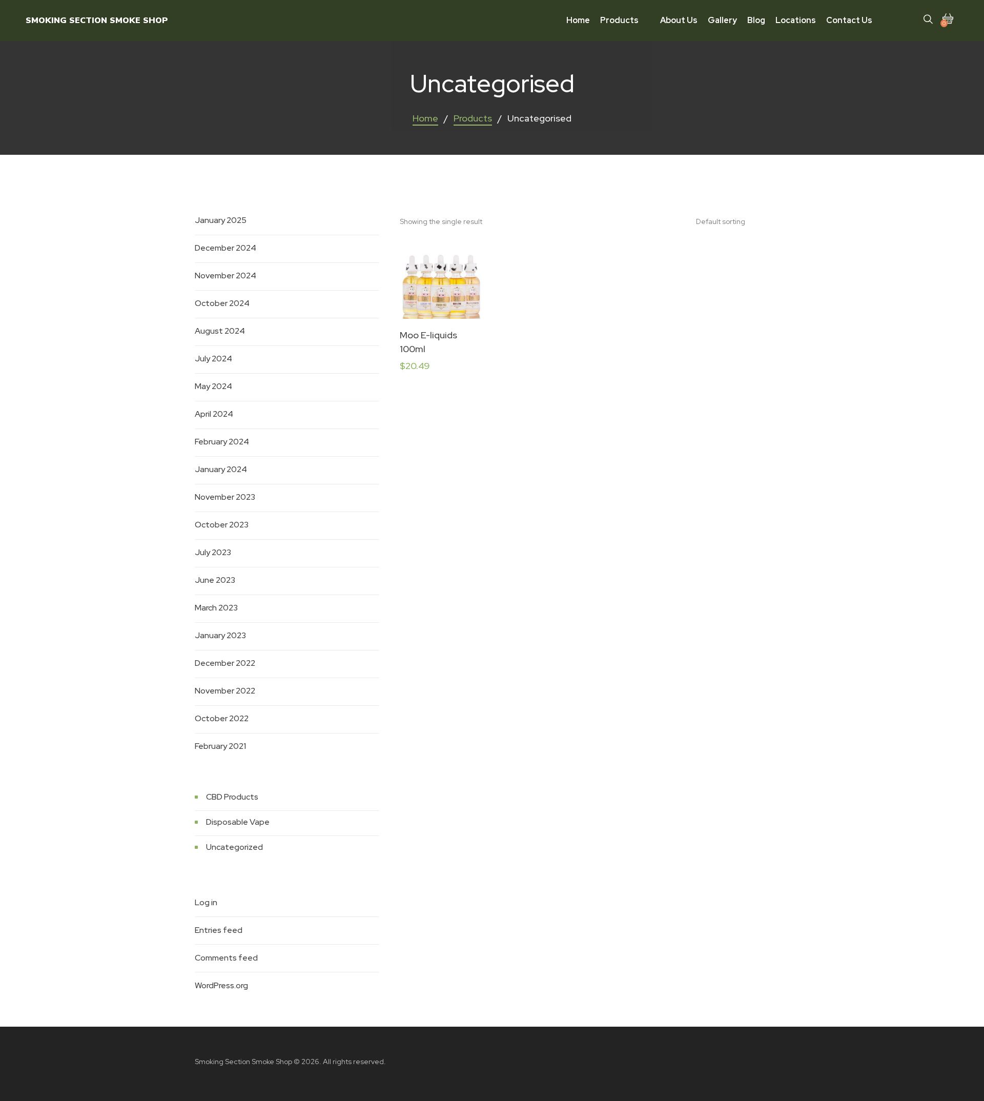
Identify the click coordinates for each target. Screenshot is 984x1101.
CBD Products (232, 796)
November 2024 (225, 275)
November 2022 (225, 690)
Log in (206, 902)
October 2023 (222, 524)
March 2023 (216, 607)
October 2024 (222, 303)
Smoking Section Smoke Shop (97, 20)
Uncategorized (234, 847)
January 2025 (221, 220)
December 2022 (225, 663)
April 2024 (214, 414)
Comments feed (226, 957)
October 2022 (222, 718)
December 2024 (225, 247)
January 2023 (220, 635)
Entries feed (218, 930)
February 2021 (220, 746)
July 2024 (213, 358)
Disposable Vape (238, 822)
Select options (441, 293)
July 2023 (213, 552)
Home (425, 118)
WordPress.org (221, 985)
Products (473, 118)
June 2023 (215, 580)
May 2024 (213, 386)
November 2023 (225, 497)
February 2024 (222, 441)
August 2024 (220, 330)
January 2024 (221, 469)
